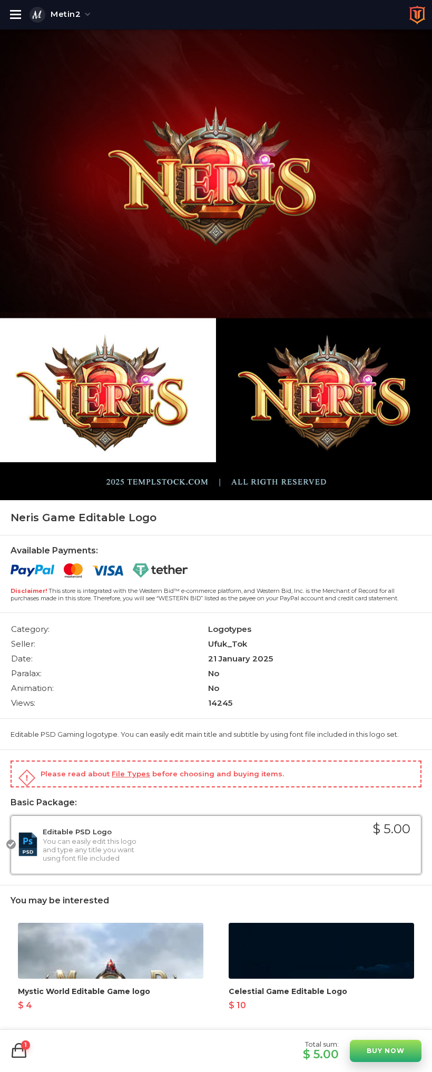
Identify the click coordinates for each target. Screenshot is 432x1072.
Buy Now (386, 1051)
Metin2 (66, 14)
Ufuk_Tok (227, 644)
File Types (131, 773)
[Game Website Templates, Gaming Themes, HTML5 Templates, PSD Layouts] (417, 15)
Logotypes (229, 629)
